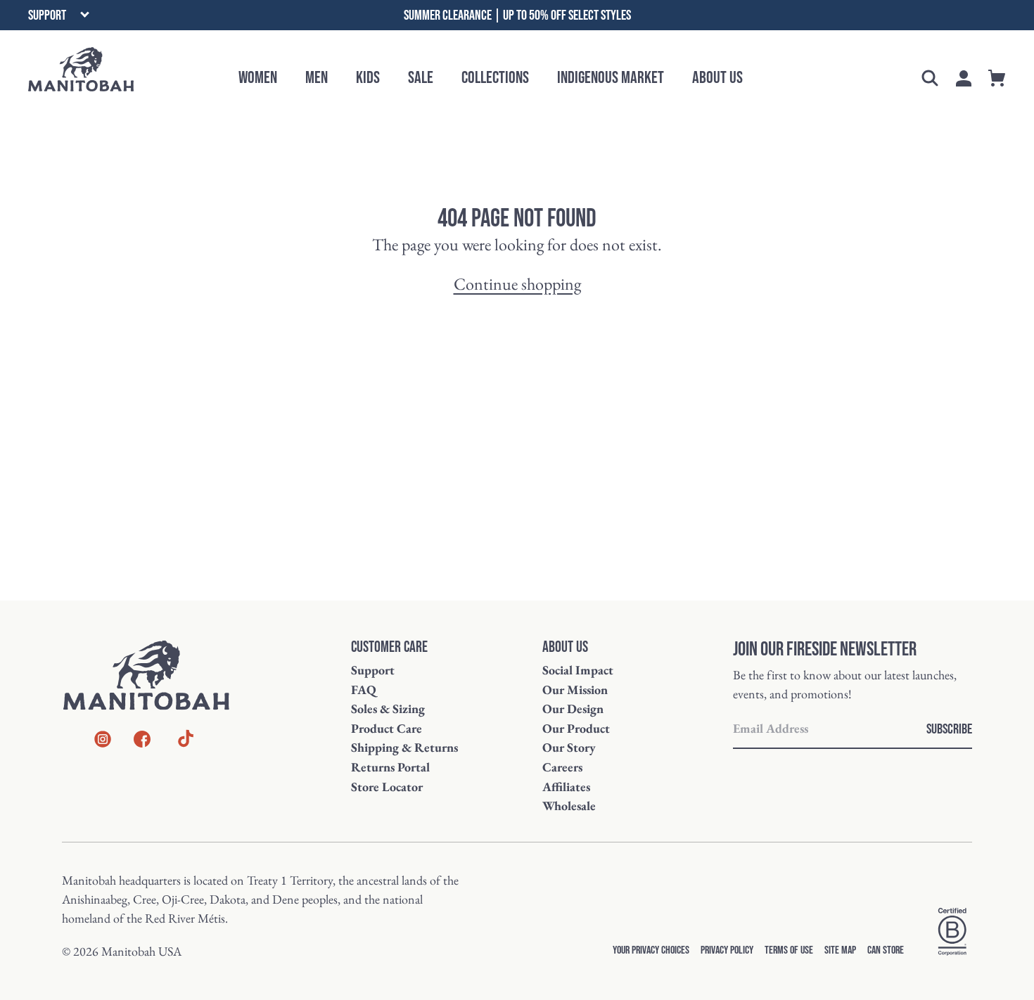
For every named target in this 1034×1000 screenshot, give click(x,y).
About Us (717, 78)
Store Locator (387, 786)
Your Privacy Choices (651, 950)
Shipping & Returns (404, 747)
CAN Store (885, 950)
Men (316, 78)
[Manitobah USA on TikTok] (185, 745)
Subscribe (949, 729)
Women (257, 78)
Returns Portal (390, 767)
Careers (562, 767)
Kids (368, 78)
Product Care (386, 728)
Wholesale (569, 805)
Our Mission (575, 689)
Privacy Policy (727, 950)
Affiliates (566, 786)
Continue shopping (517, 284)
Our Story (569, 747)
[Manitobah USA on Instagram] (102, 741)
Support (373, 670)
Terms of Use (789, 950)
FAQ (363, 689)
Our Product (576, 728)
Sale (420, 78)
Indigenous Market (610, 78)
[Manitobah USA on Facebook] (142, 741)
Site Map (840, 950)
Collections (495, 78)
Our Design (573, 708)
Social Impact (577, 670)
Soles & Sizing (388, 708)
